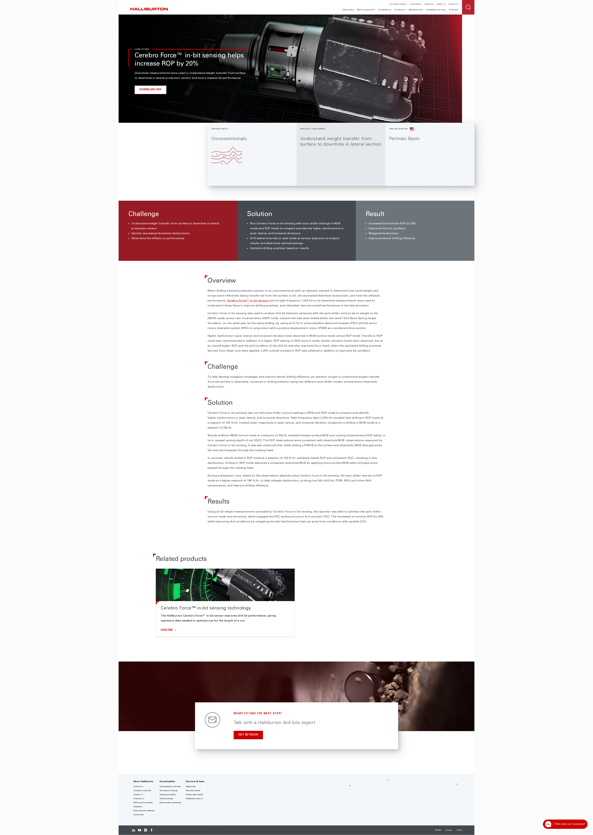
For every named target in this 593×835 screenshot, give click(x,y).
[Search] (468, 7)
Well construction (366, 10)
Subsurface (348, 10)
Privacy (449, 830)
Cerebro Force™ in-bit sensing (248, 300)
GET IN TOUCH (248, 735)
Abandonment (416, 10)
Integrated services (436, 10)
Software (453, 10)
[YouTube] (139, 830)
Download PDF (150, 89)
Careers (440, 4)
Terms (459, 830)
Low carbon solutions (398, 4)
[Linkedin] (133, 830)
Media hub (429, 4)
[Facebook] (151, 830)
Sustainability (415, 4)
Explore (167, 630)
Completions (384, 10)
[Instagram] (145, 830)
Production (400, 10)
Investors (452, 4)
